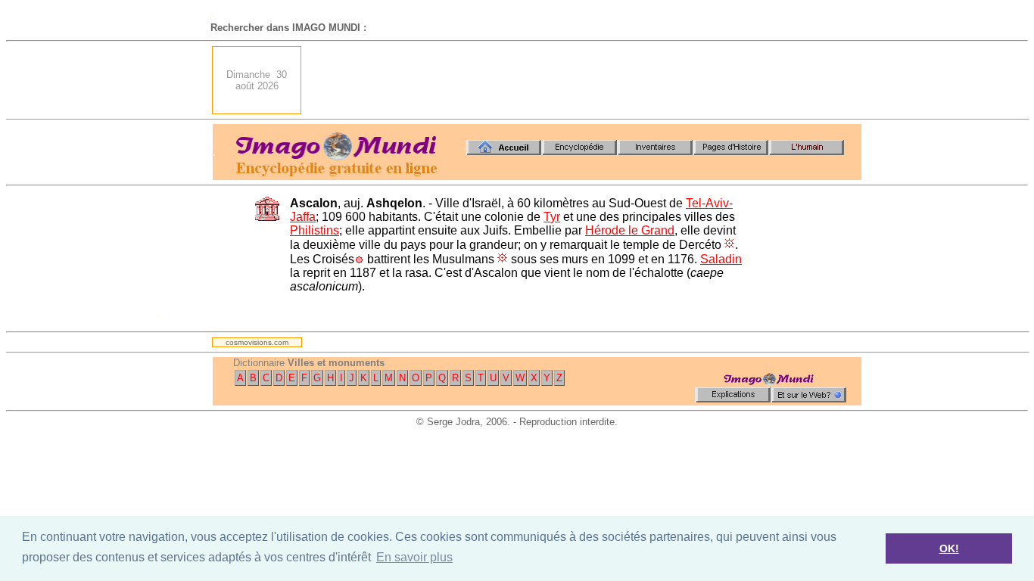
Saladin (721, 259)
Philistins (314, 230)
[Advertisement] (585, 80)
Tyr (551, 216)
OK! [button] (949, 548)
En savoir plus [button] (414, 557)
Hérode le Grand (629, 230)
